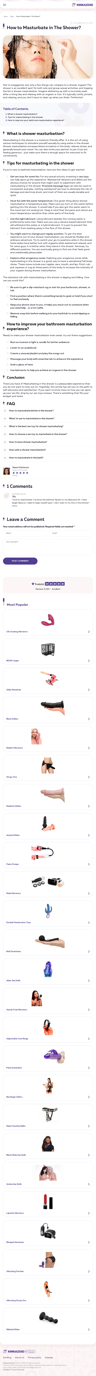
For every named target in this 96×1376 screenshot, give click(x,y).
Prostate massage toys (55, 186)
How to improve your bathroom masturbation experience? (36, 120)
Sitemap (49, 1358)
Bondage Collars (14, 1097)
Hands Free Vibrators (16, 1010)
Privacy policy (34, 1358)
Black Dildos (12, 719)
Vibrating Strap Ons (16, 1301)
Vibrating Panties (15, 1271)
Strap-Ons (11, 777)
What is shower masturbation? (22, 114)
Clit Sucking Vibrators (17, 632)
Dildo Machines (13, 690)
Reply (14, 506)
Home (6, 16)
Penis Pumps (12, 864)
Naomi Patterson (20, 467)
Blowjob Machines (15, 1242)
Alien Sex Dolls (13, 981)
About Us (19, 1358)
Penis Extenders (14, 1068)
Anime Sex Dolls (14, 1184)
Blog (12, 16)
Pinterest (20, 1370)
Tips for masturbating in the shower (25, 117)
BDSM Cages (12, 661)
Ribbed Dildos (13, 1330)
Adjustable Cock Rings (17, 1039)
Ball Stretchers (13, 952)
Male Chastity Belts (16, 1126)
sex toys (84, 176)
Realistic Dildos (13, 806)
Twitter (14, 1370)
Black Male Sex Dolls (16, 1155)
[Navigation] (4, 5)
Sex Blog (7, 1358)
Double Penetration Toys (18, 923)
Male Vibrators (13, 893)
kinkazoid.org (8, 1363)
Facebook (6, 1370)
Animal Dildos (13, 835)
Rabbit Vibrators (14, 748)
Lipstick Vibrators (15, 1213)
